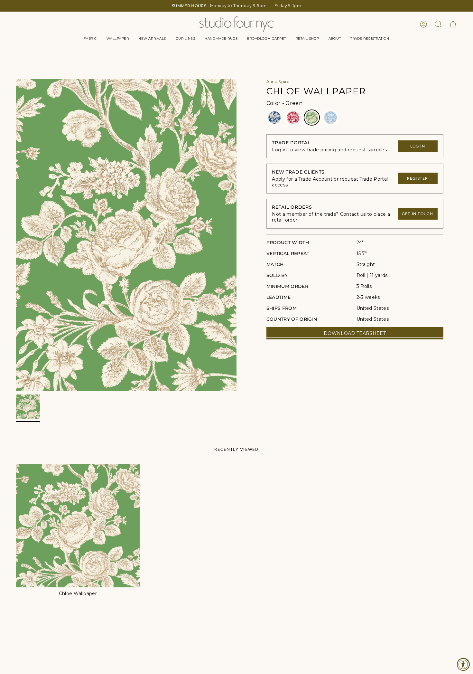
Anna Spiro (278, 81)
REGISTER (417, 178)
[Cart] (453, 24)
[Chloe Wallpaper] (78, 525)
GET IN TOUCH (417, 214)
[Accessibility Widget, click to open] (463, 664)
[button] (90, 38)
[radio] (274, 117)
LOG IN (417, 146)
